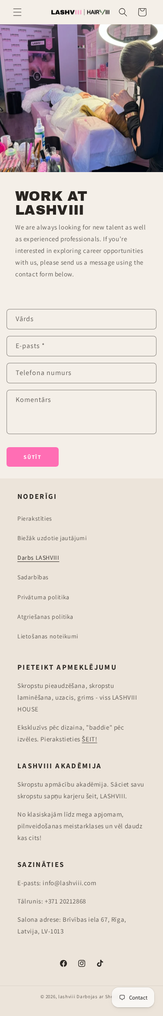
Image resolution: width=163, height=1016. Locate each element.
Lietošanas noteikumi (47, 636)
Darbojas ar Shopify (99, 996)
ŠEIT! (89, 739)
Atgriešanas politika (45, 617)
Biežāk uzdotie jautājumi (51, 538)
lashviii (67, 996)
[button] (17, 12)
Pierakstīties (34, 518)
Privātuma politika (43, 597)
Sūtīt (32, 457)
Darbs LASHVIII (38, 557)
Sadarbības (33, 577)
